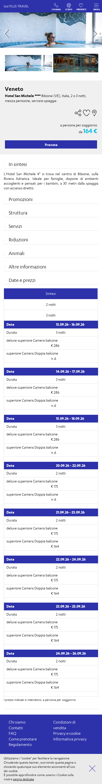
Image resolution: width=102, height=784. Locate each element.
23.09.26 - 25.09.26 (70, 606)
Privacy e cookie (66, 733)
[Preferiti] (82, 4)
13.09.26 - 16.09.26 (70, 324)
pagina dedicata (23, 779)
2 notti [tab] (51, 304)
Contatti (16, 728)
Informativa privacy (70, 739)
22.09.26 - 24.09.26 (71, 559)
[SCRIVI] (69, 4)
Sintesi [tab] (51, 293)
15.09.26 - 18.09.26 (70, 418)
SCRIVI (69, 4)
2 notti (61, 473)
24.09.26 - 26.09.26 (71, 653)
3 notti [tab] (50, 315)
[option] (28, 63)
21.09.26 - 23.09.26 (70, 512)
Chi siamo (17, 722)
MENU (96, 9)
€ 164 (55, 546)
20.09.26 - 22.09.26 (70, 465)
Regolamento (20, 744)
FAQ (12, 733)
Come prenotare (23, 739)
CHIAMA (56, 4)
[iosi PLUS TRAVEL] (18, 11)
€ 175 (54, 486)
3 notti (60, 332)
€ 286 (55, 345)
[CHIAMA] (56, 4)
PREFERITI (81, 4)
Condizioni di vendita (64, 725)
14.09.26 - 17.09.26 (70, 371)
